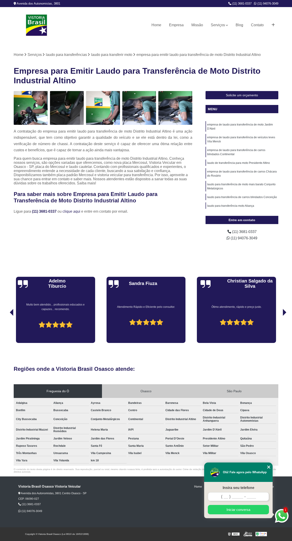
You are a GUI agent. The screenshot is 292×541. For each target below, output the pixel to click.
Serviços (218, 25)
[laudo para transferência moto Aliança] (139, 108)
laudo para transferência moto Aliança (230, 205)
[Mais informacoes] (273, 25)
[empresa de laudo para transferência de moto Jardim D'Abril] (31, 108)
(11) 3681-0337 (241, 3)
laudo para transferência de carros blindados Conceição (242, 197)
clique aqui (71, 211)
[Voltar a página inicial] (36, 25)
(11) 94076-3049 (267, 3)
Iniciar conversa (238, 510)
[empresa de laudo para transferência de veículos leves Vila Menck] (67, 108)
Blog (239, 25)
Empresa (176, 25)
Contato (257, 25)
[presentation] (5, 329)
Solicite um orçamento (242, 95)
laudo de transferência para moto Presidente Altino (238, 163)
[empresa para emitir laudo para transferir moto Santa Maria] (103, 108)
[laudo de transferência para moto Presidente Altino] (175, 108)
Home (156, 25)
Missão (197, 25)
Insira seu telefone (238, 488)
